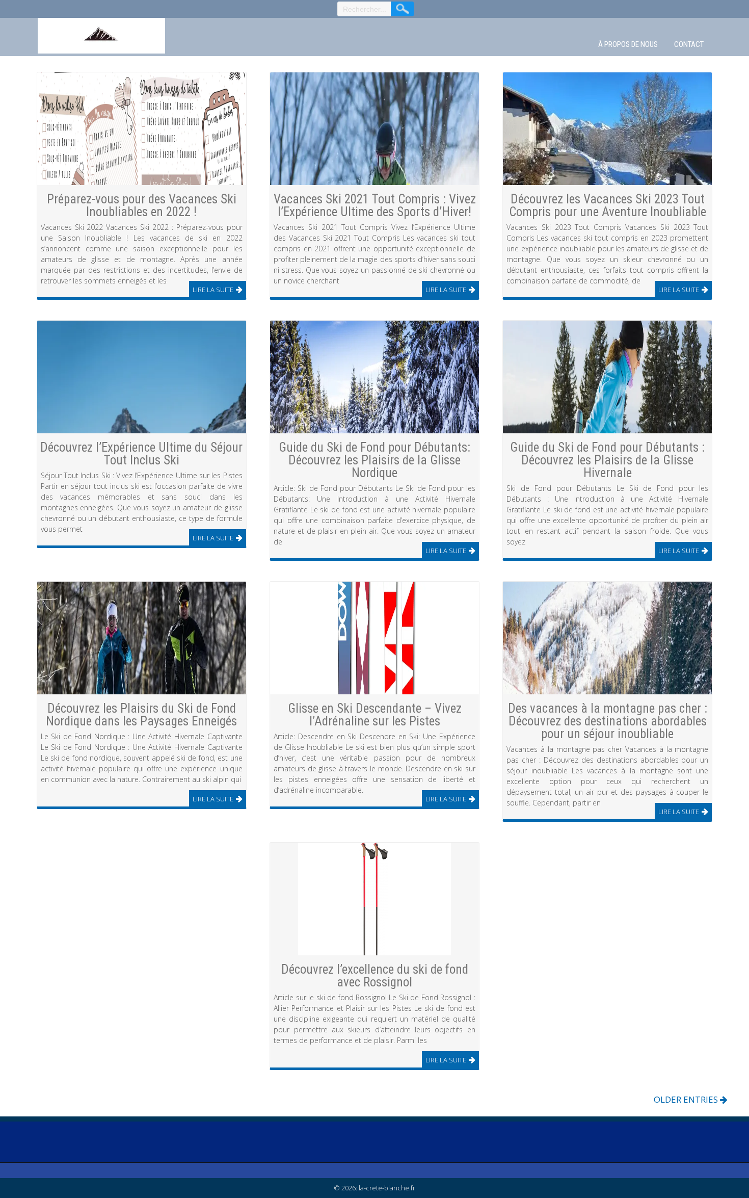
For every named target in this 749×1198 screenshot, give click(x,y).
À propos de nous (628, 44)
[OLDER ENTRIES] (527, 1097)
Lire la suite (213, 289)
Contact (689, 44)
